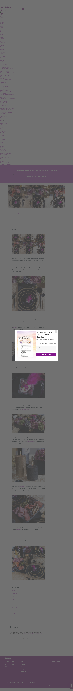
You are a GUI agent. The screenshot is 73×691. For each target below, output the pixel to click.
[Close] (56, 331)
